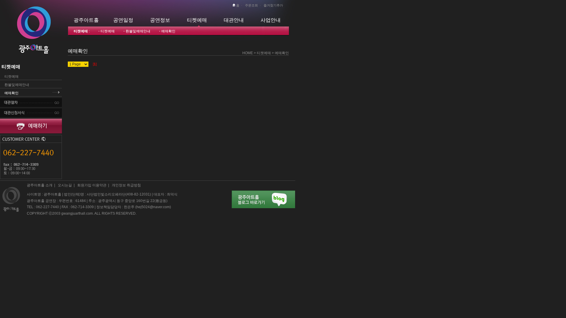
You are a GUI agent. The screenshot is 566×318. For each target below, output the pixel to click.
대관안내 (234, 20)
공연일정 (123, 20)
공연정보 (160, 20)
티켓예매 (197, 20)
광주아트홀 (86, 20)
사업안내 (271, 20)
